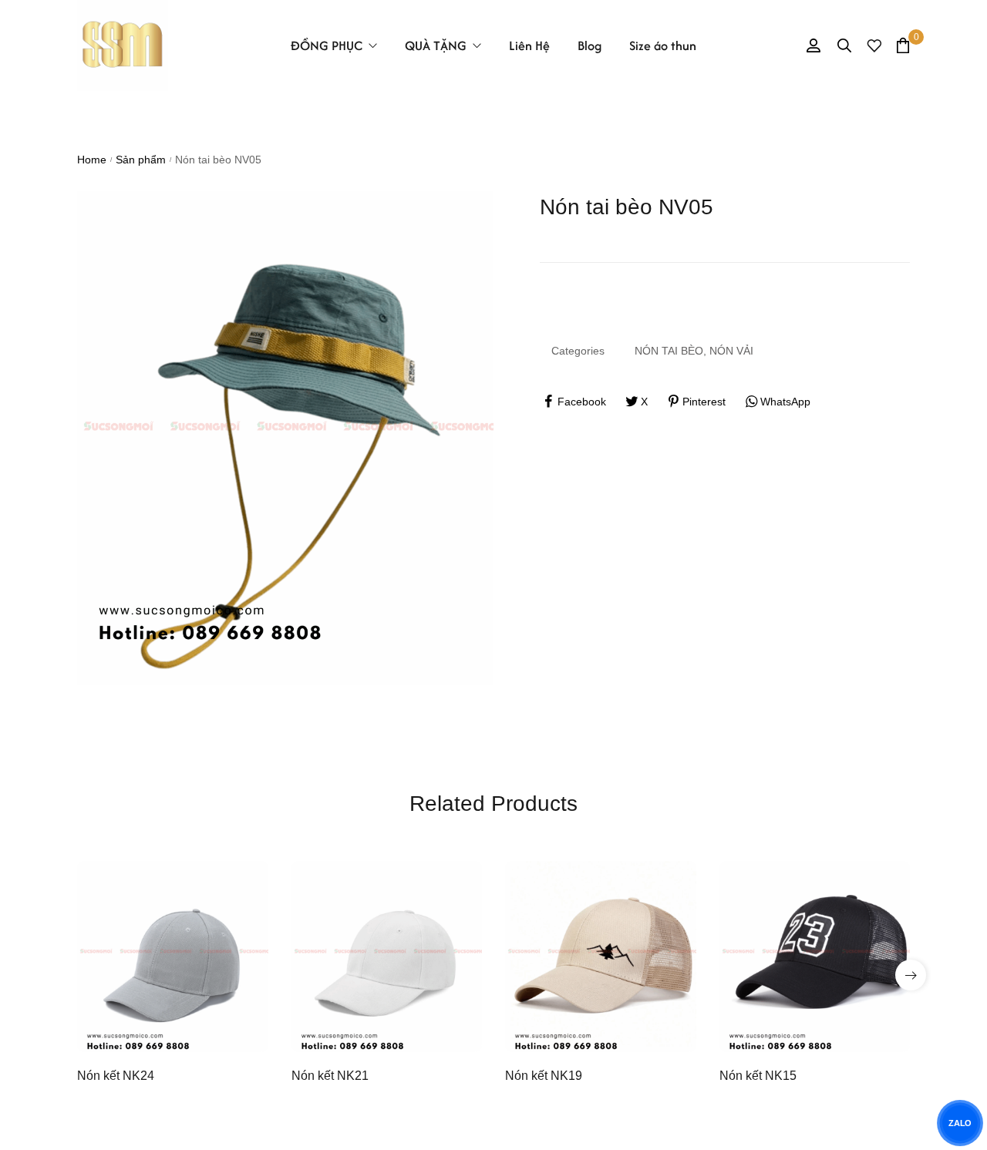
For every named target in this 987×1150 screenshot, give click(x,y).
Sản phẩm (141, 159)
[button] (910, 975)
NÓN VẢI (731, 351)
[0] (903, 45)
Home (91, 159)
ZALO (960, 1123)
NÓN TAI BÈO (669, 351)
